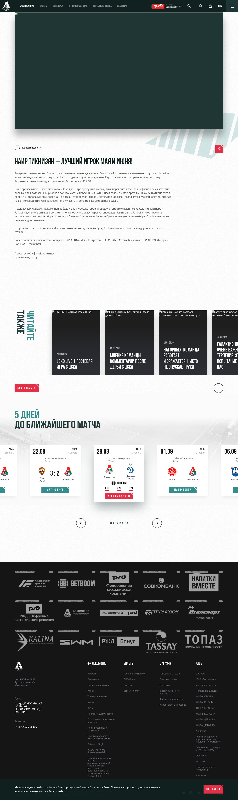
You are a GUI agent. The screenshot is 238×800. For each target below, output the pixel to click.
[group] (76, 342)
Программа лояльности (100, 714)
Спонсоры (201, 755)
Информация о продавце (172, 704)
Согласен (213, 789)
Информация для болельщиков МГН (97, 751)
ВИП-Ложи (129, 679)
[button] (56, 388)
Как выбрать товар (169, 673)
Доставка (164, 685)
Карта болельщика (102, 6)
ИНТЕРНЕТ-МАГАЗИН (78, 6)
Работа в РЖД (95, 744)
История (200, 761)
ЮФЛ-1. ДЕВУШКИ (205, 714)
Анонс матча (119, 523)
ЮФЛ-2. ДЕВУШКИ (205, 719)
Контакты (201, 775)
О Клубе (200, 673)
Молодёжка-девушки (207, 691)
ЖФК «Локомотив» (206, 679)
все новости (26, 388)
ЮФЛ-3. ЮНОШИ (205, 708)
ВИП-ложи (58, 6)
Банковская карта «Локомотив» (205, 768)
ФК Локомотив (27, 6)
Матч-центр (55, 490)
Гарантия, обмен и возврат (169, 692)
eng (220, 6)
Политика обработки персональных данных (99, 737)
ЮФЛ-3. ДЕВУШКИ (205, 725)
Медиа (91, 702)
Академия (122, 6)
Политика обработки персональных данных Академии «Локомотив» (208, 739)
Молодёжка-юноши (206, 685)
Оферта (128, 685)
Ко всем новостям (31, 147)
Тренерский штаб (97, 696)
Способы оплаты (168, 679)
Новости (91, 673)
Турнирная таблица (98, 685)
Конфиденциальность (171, 699)
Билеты (43, 6)
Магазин (165, 664)
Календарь (93, 679)
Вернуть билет (132, 691)
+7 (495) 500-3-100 (26, 726)
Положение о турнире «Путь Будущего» (208, 748)
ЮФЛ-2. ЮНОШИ (204, 702)
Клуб (199, 664)
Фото (90, 708)
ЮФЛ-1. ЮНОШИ (204, 696)
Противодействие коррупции (97, 728)
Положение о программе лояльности (100, 720)
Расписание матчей (134, 673)
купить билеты (119, 496)
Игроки (91, 691)
